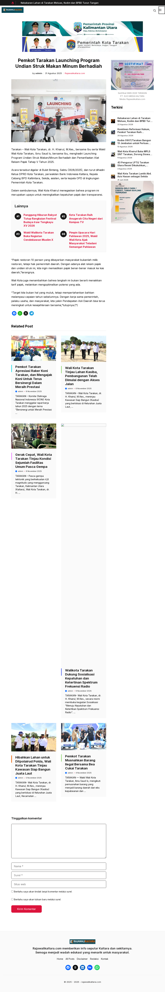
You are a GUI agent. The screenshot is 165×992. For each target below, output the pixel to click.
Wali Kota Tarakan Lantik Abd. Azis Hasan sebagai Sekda (134, 175)
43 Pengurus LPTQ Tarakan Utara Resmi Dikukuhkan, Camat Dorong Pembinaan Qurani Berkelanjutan (133, 166)
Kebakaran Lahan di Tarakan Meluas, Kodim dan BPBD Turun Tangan (58, 2)
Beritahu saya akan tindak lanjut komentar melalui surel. (43, 891)
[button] (155, 10)
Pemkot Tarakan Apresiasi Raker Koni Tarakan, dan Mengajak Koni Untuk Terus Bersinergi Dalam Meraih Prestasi (33, 377)
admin (38, 73)
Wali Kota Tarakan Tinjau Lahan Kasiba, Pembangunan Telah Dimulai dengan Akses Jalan (82, 376)
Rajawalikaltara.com (75, 73)
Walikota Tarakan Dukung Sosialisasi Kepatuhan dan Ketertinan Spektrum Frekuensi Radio (81, 678)
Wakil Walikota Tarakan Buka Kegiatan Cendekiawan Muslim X (39, 236)
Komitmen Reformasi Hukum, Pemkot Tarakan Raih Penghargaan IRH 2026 (133, 132)
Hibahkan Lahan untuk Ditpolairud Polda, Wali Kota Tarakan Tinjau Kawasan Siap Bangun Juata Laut (33, 765)
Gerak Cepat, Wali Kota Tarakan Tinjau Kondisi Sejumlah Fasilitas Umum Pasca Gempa (33, 461)
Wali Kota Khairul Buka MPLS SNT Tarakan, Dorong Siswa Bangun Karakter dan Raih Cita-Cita (133, 155)
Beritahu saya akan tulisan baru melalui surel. (37, 899)
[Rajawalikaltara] (13, 10)
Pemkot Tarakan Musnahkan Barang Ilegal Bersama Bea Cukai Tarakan (80, 762)
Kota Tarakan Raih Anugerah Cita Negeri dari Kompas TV (86, 218)
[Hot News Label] (13, 3)
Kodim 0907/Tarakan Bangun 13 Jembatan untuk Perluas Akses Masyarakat (134, 143)
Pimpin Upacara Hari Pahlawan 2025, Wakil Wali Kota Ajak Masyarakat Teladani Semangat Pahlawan (83, 240)
